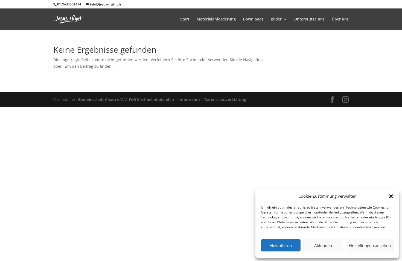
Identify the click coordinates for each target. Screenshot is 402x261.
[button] (391, 196)
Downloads (253, 19)
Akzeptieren (281, 245)
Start (185, 19)
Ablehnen (323, 245)
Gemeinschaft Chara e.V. (101, 99)
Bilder (276, 19)
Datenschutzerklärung (225, 99)
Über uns (340, 19)
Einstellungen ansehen (370, 245)
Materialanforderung (216, 19)
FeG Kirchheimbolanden (151, 99)
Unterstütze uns (309, 19)
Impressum (189, 99)
